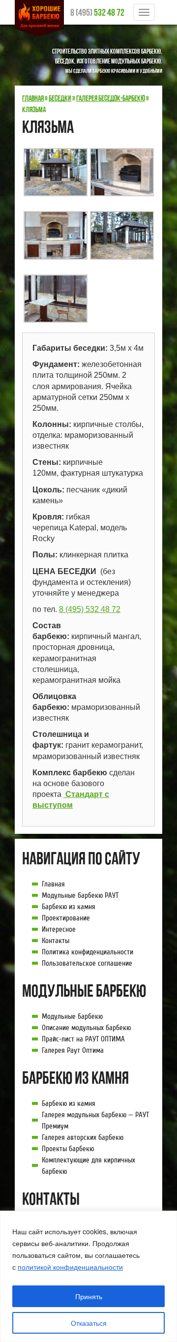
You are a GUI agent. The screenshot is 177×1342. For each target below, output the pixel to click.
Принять (88, 1296)
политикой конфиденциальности (70, 1267)
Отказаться (89, 1323)
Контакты (55, 940)
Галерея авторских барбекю (82, 1137)
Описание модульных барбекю (86, 1027)
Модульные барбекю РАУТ (80, 895)
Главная (53, 884)
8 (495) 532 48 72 (89, 609)
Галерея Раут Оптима (73, 1050)
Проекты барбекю (68, 1148)
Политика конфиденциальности (87, 951)
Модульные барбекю (72, 1016)
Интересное (59, 929)
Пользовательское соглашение (87, 963)
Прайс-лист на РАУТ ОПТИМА (83, 1039)
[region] (88, 1276)
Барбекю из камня (68, 906)
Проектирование (66, 918)
